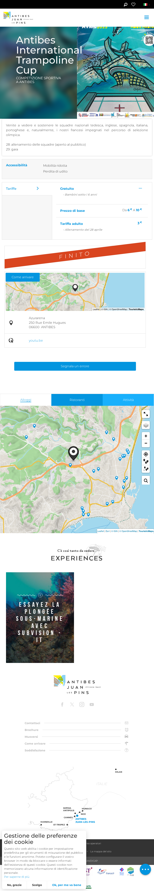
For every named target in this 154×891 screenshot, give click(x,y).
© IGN (114, 531)
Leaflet (100, 531)
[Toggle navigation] (147, 17)
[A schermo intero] (145, 414)
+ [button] (146, 435)
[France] (105, 871)
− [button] (146, 443)
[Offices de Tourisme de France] (122, 871)
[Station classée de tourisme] (130, 871)
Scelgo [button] (37, 885)
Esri (107, 531)
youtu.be (36, 340)
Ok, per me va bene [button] (66, 885)
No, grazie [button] (14, 885)
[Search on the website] (125, 5)
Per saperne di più (16, 877)
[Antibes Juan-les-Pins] (77, 684)
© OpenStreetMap (128, 531)
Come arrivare (23, 277)
